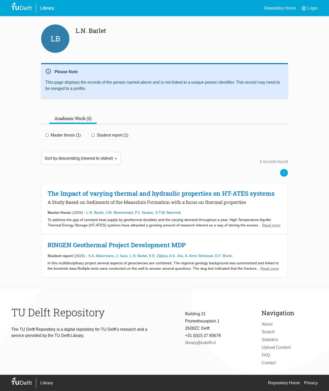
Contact (269, 363)
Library (47, 8)
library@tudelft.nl (200, 343)
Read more (271, 225)
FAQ (266, 355)
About (267, 324)
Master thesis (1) (66, 135)
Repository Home (280, 8)
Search (268, 332)
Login (309, 8)
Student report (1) (112, 135)
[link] (164, 208)
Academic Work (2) (73, 118)
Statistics (270, 339)
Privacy (311, 383)
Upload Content (276, 347)
